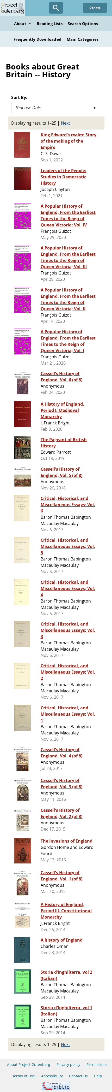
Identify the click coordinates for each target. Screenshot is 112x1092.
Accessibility (52, 1075)
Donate (95, 7)
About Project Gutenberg (29, 1064)
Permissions (97, 1064)
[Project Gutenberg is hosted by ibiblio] (56, 1088)
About (22, 23)
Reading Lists (50, 23)
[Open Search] (56, 8)
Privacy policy (68, 1064)
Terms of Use (24, 1075)
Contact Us (78, 1075)
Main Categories (83, 39)
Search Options (83, 23)
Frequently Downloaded (37, 39)
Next (65, 123)
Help (98, 1075)
